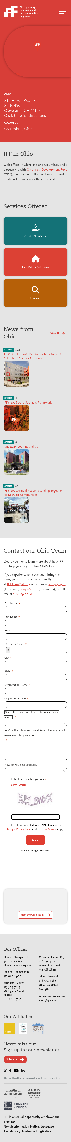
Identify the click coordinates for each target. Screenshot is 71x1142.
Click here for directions (25, 115)
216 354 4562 (57, 584)
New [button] (14, 784)
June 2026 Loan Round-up (21, 446)
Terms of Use (53, 1078)
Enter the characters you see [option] (27, 779)
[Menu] (62, 12)
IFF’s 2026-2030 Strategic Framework (28, 402)
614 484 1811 (29, 589)
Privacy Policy (40, 1078)
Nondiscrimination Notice (21, 1126)
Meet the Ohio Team (32, 915)
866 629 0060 (22, 594)
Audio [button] (22, 784)
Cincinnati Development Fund (47, 169)
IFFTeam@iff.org (18, 584)
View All (55, 333)
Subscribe (11, 1059)
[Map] (37, 51)
